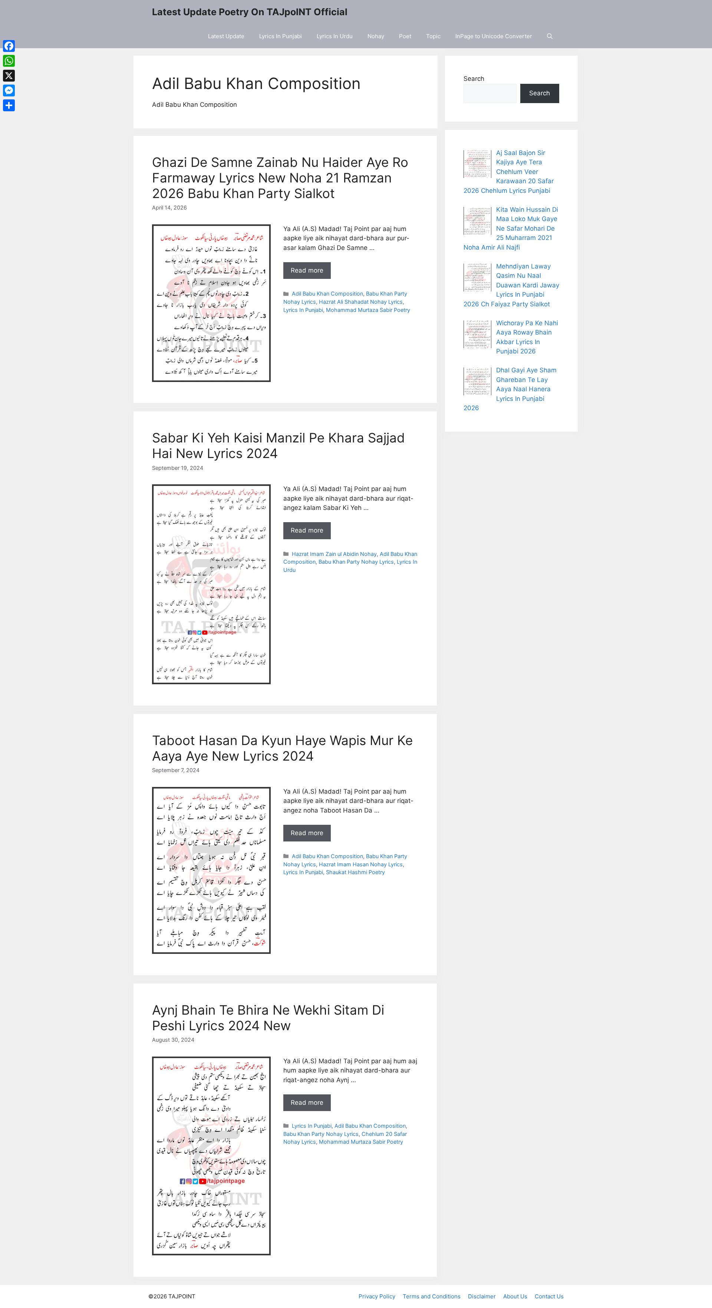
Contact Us (549, 1296)
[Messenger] (8, 90)
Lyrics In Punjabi (280, 36)
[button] (550, 36)
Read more (307, 270)
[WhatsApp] (8, 60)
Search (474, 78)
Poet (405, 36)
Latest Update (226, 36)
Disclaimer (482, 1296)
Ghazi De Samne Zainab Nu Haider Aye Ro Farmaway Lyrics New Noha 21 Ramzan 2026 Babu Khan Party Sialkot (280, 177)
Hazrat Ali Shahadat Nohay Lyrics (361, 302)
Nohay (375, 36)
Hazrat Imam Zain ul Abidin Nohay (334, 554)
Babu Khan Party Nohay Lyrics (356, 562)
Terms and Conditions (432, 1296)
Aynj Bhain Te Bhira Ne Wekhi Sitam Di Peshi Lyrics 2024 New (268, 1017)
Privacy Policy (377, 1296)
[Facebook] (8, 46)
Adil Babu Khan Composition (327, 293)
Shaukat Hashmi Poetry (355, 872)
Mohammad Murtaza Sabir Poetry (368, 310)
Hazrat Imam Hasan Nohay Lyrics (361, 864)
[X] (8, 75)
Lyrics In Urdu (335, 36)
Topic (433, 36)
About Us (515, 1296)
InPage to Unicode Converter (493, 36)
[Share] (8, 105)
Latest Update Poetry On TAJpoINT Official (249, 11)
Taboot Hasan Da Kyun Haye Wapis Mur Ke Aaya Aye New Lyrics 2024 (282, 748)
